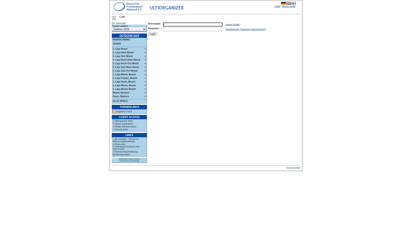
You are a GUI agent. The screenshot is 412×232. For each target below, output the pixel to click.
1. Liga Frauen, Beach (125, 78)
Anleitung (123, 159)
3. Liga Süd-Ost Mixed (125, 70)
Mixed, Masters (121, 92)
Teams (117, 43)
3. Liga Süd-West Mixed (126, 67)
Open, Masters (121, 96)
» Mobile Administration (124, 126)
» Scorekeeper (120, 129)
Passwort (153, 28)
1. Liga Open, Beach (124, 81)
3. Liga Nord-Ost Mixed (126, 63)
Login (277, 6)
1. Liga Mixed (120, 48)
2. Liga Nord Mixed (123, 52)
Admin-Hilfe (134, 159)
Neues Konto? (233, 24)
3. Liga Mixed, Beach (124, 89)
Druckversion (293, 167)
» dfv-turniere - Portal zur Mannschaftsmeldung (126, 140)
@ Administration (121, 154)
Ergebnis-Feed (124, 111)
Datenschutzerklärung (129, 161)
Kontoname (154, 23)
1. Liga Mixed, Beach (124, 74)
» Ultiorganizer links (123, 121)
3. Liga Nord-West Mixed (126, 59)
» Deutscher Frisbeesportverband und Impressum (126, 146)
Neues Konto (288, 6)
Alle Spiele (120, 101)
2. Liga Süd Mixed (123, 56)
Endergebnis (121, 39)
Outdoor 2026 (129, 35)
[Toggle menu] (114, 18)
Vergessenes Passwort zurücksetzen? (246, 29)
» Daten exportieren (123, 123)
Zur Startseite (119, 23)
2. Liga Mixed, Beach (124, 85)
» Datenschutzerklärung (125, 151)
